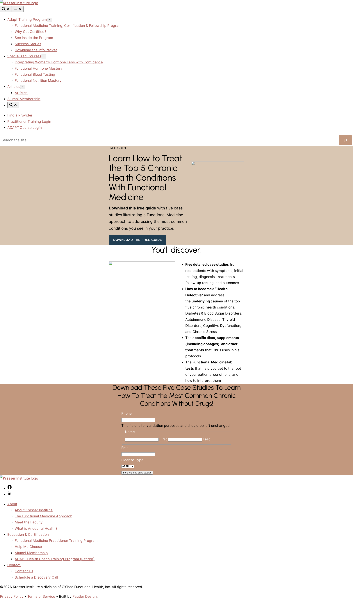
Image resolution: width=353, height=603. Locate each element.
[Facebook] (9, 488)
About (12, 504)
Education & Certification (28, 534)
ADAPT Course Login (24, 127)
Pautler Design (84, 596)
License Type (132, 460)
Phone (126, 413)
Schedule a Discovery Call (36, 577)
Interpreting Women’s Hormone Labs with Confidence (59, 62)
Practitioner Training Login (29, 121)
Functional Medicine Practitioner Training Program (56, 541)
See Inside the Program (34, 38)
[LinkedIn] (9, 494)
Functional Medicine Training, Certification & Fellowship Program (68, 26)
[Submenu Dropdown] (49, 20)
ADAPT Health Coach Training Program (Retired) (55, 559)
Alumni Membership (23, 99)
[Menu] (18, 9)
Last (206, 439)
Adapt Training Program (27, 19)
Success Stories (28, 44)
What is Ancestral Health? (36, 528)
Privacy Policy (12, 596)
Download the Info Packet (36, 50)
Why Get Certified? (30, 32)
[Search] (6, 9)
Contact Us (24, 571)
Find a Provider (19, 115)
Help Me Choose (28, 547)
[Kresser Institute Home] (19, 3)
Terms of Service (41, 596)
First (163, 439)
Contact (14, 565)
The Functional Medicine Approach (43, 516)
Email (125, 448)
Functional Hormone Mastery (38, 68)
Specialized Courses (24, 56)
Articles (13, 87)
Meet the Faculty (29, 522)
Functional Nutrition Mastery (38, 80)
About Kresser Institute (34, 510)
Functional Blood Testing (35, 74)
